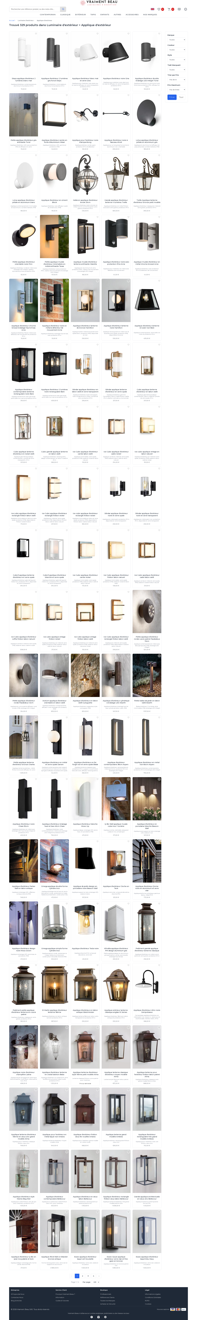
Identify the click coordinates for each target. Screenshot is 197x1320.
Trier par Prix (173, 75)
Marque (170, 35)
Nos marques (150, 15)
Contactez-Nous (17, 1297)
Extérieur (80, 15)
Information (60, 1297)
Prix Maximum (173, 85)
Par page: (87, 1282)
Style (169, 55)
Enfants (104, 15)
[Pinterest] (105, 1317)
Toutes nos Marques (107, 1301)
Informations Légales (152, 1294)
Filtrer (172, 97)
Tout (181, 97)
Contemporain (48, 15)
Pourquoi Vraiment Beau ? (65, 1294)
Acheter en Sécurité (107, 1304)
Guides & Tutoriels (62, 1301)
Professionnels (105, 1294)
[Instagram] (98, 1317)
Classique (65, 15)
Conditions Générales (153, 1297)
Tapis (93, 15)
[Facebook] (92, 1317)
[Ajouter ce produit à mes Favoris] (36, 33)
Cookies (148, 1304)
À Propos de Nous (17, 1294)
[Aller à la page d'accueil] (98, 3)
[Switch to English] (152, 9)
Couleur (170, 45)
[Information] (185, 9)
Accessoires (132, 15)
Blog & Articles (16, 1301)
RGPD (147, 1301)
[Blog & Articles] (179, 9)
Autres (117, 15)
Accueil (12, 20)
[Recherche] (63, 9)
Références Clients (107, 1297)
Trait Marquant (173, 65)
